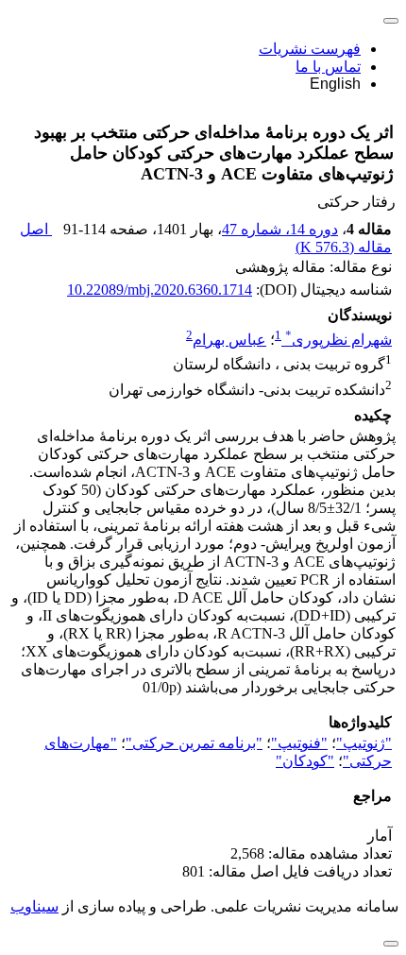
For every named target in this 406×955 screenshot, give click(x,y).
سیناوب (34, 906)
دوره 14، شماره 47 (280, 229)
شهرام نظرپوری (338, 340)
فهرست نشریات (310, 49)
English (335, 84)
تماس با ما (328, 67)
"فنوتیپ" (299, 743)
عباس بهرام (229, 340)
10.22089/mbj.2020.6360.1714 (159, 289)
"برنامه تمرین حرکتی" (194, 743)
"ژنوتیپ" (364, 743)
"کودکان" (305, 761)
